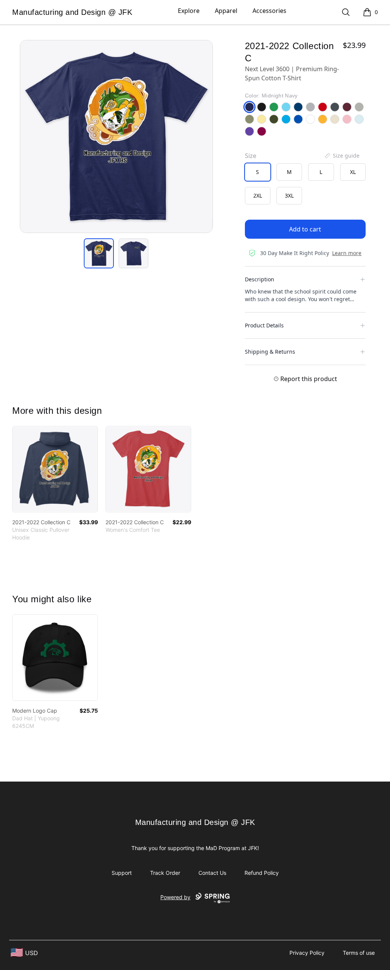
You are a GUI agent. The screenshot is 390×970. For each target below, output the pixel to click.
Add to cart (305, 229)
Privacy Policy (306, 952)
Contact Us (212, 872)
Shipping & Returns (270, 351)
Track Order (165, 872)
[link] (55, 469)
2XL (257, 195)
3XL (289, 195)
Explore (189, 10)
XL (353, 171)
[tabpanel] (116, 136)
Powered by (175, 897)
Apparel (226, 10)
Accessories (269, 10)
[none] (342, 156)
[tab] (99, 253)
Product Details (264, 325)
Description (259, 279)
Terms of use (359, 952)
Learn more (346, 253)
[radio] (257, 172)
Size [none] (250, 156)
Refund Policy (262, 872)
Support (122, 872)
